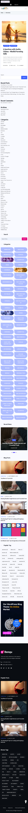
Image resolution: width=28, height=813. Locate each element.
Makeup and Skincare (5, 193)
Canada (21, 555)
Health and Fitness (5, 167)
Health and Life (4, 169)
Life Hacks (3, 184)
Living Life (3, 187)
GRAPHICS (3, 162)
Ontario (22, 573)
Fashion (2, 147)
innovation (12, 570)
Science (2, 206)
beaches (4, 552)
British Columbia (14, 552)
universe (4, 596)
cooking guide (19, 558)
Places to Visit (4, 202)
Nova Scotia (13, 573)
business (4, 555)
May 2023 (3, 115)
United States (18, 593)
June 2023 (3, 113)
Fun (10, 567)
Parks (11, 576)
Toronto (4, 590)
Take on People (4, 215)
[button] (11, 452)
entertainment (4, 141)
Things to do (4, 218)
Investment (3, 178)
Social (2, 207)
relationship (5, 579)
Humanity (3, 174)
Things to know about (6, 220)
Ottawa (4, 576)
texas (14, 584)
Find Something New (5, 152)
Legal (2, 182)
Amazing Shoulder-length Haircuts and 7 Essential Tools (13, 87)
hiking (4, 570)
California (13, 555)
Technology (3, 217)
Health (2, 165)
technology (5, 584)
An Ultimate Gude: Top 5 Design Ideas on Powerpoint (13, 92)
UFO (19, 590)
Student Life (3, 211)
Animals (2, 121)
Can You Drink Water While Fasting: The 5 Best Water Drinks (13, 95)
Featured (3, 149)
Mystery (2, 196)
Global (2, 160)
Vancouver (20, 596)
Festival (2, 151)
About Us (10, 807)
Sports (2, 209)
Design (2, 138)
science (14, 582)
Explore (12, 564)
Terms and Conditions (20, 807)
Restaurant (15, 579)
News (2, 198)
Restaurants (5, 582)
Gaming (2, 158)
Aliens (20, 549)
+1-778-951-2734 (6, 662)
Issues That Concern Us (6, 180)
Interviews (8, 12)
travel (12, 590)
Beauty (2, 123)
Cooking (2, 136)
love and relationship (5, 189)
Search (2, 75)
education (22, 561)
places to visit (20, 576)
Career (2, 134)
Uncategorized (4, 228)
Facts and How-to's (5, 145)
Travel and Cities (4, 224)
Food (2, 154)
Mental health (21, 570)
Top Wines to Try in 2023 (6, 85)
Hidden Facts (4, 171)
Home (2, 12)
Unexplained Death (6, 593)
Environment (3, 143)
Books (2, 127)
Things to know (16, 587)
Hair (1, 163)
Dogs (14, 561)
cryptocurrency (6, 561)
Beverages (3, 125)
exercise (4, 564)
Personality (3, 200)
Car (1, 132)
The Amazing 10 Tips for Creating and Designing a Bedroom (12, 89)
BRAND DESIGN (4, 129)
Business (3, 130)
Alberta (13, 549)
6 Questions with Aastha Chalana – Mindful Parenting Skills (13, 51)
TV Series (3, 226)
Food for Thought (5, 156)
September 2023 (5, 109)
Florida (20, 564)
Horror (2, 173)
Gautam (5, 65)
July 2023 (3, 111)
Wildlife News (4, 229)
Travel (2, 222)
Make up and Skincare (5, 191)
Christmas (10, 558)
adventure (5, 549)
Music (2, 195)
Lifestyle (3, 185)
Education (3, 140)
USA (12, 596)
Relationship (3, 204)
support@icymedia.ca (7, 664)
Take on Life (3, 213)
